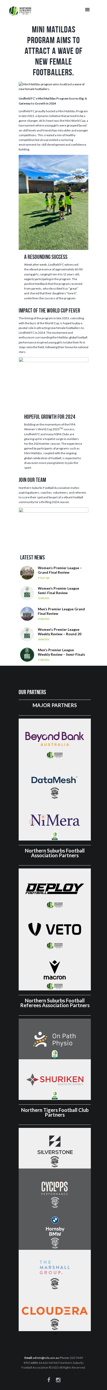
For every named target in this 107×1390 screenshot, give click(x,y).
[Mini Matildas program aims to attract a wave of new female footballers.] (53, 86)
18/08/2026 (43, 639)
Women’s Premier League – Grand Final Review (60, 570)
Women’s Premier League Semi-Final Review (58, 590)
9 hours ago (44, 577)
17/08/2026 (43, 659)
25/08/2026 (43, 598)
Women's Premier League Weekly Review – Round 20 (59, 631)
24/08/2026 (43, 619)
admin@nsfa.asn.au (46, 1358)
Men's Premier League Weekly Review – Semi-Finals (61, 652)
